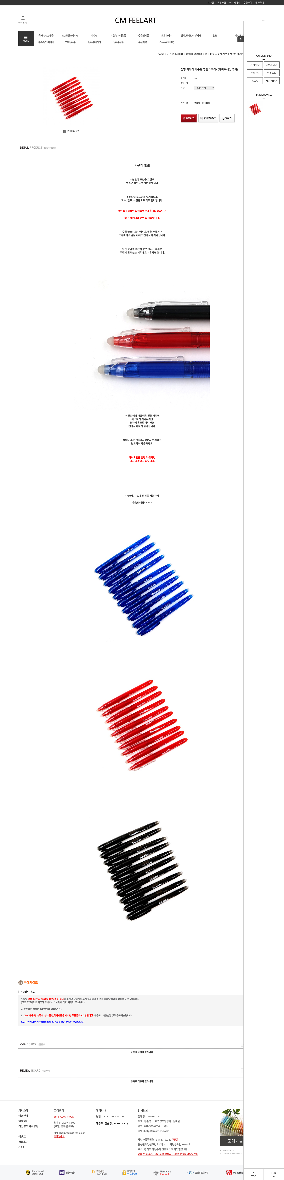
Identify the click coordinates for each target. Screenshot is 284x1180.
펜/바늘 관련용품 (194, 54)
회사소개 (23, 1110)
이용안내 (23, 1116)
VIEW (175, 1139)
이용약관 (23, 1121)
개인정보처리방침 (28, 1126)
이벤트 (22, 1136)
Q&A (255, 81)
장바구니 (254, 73)
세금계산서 (271, 81)
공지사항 (254, 65)
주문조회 (271, 73)
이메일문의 (59, 1136)
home (161, 54)
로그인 (210, 2)
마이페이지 (271, 65)
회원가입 (221, 2)
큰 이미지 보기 (73, 131)
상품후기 (23, 1142)
